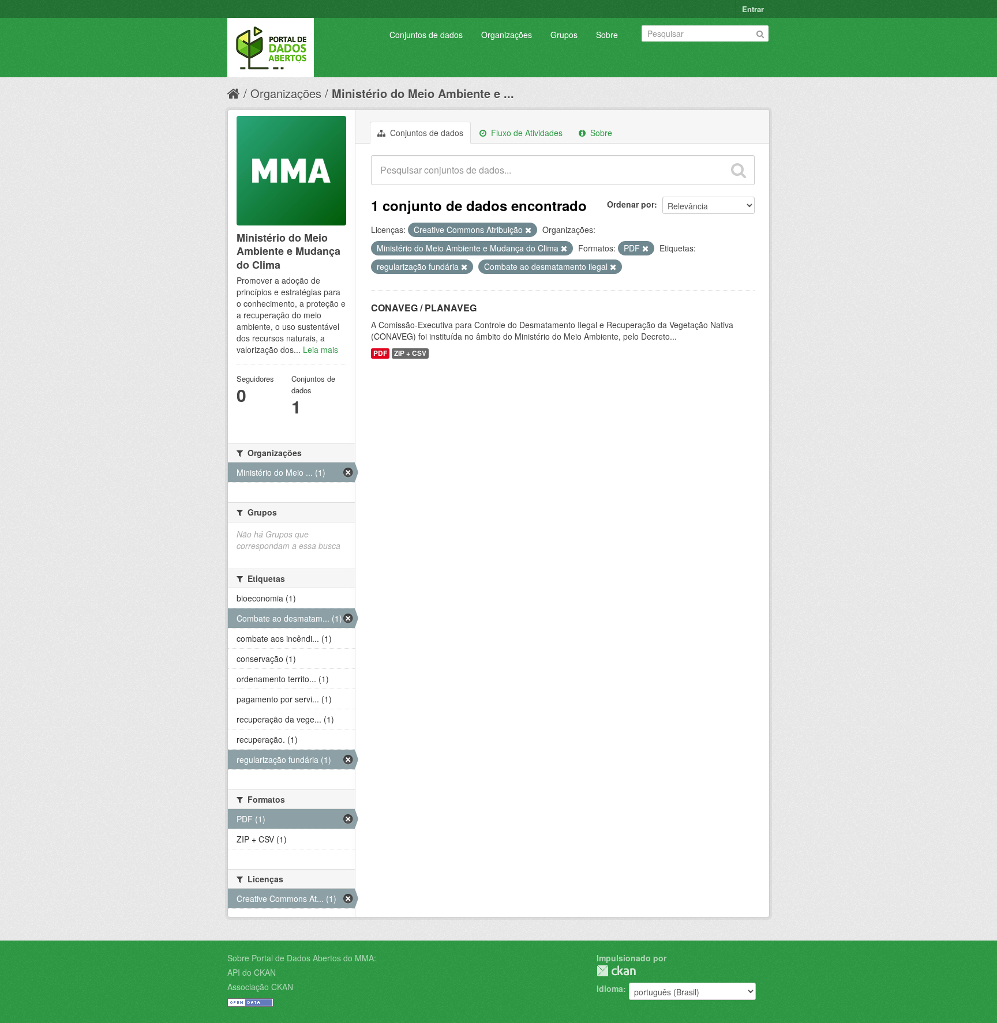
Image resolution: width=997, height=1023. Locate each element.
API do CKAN (251, 972)
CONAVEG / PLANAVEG (424, 307)
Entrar (753, 8)
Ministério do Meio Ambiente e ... (423, 93)
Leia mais (320, 349)
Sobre (607, 34)
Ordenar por (630, 204)
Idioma (610, 988)
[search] (738, 170)
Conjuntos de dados (426, 34)
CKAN (616, 971)
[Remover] (528, 230)
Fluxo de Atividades (526, 132)
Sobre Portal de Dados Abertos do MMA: (301, 958)
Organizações (506, 34)
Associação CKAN (260, 986)
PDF (380, 353)
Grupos (564, 34)
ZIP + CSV (410, 353)
